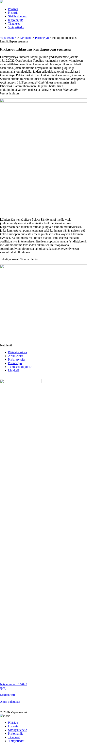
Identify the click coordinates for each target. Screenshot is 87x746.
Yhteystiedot (16, 27)
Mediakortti (7, 694)
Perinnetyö (15, 363)
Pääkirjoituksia (17, 352)
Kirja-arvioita (16, 359)
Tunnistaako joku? (20, 366)
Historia (13, 12)
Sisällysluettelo (17, 16)
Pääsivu (13, 9)
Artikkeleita (15, 356)
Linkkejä (13, 370)
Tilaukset (14, 23)
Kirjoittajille (15, 20)
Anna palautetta (10, 701)
